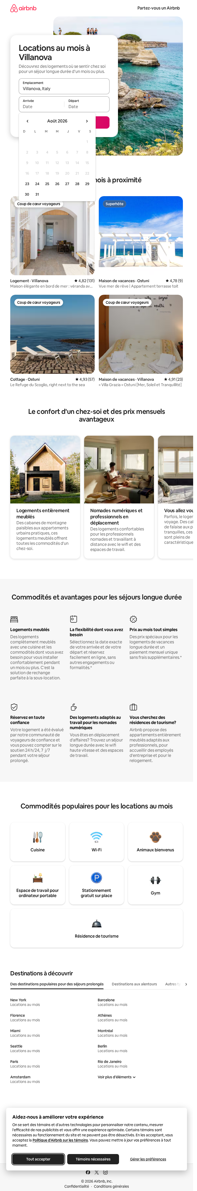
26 (57, 184)
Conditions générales (111, 1186)
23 (27, 184)
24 (37, 184)
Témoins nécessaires (93, 1159)
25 (47, 184)
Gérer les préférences (148, 1159)
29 (87, 184)
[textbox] (41, 106)
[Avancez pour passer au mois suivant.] (86, 121)
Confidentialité (76, 1186)
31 (37, 194)
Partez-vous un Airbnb (158, 8)
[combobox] (64, 88)
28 (77, 184)
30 (27, 194)
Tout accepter (38, 1159)
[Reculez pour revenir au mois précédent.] (27, 121)
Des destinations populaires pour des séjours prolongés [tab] (57, 984)
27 (67, 184)
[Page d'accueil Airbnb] (23, 8)
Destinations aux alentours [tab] (134, 984)
